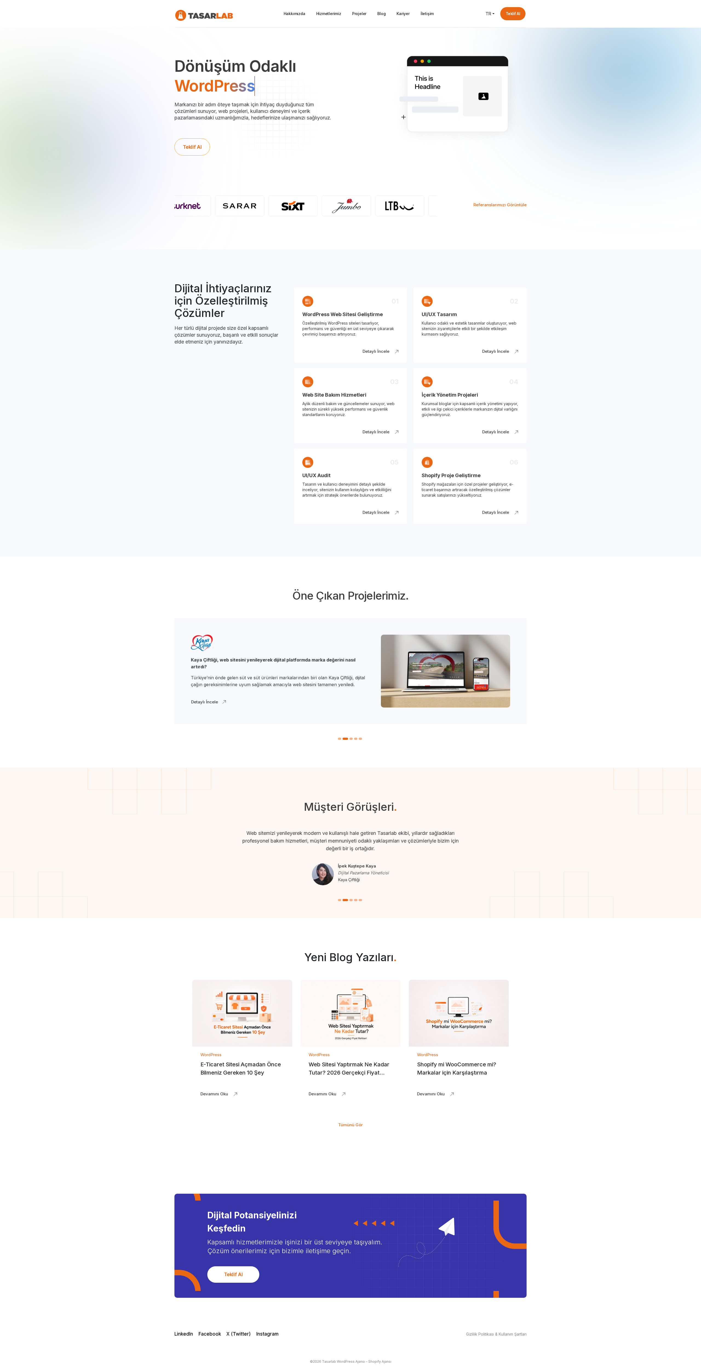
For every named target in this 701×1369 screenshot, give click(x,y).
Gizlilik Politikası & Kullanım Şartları (496, 1334)
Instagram (267, 1334)
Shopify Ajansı (379, 1361)
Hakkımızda (294, 13)
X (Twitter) (238, 1334)
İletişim (427, 13)
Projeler (359, 13)
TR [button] (488, 13)
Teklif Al (513, 13)
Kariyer (403, 13)
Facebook (210, 1334)
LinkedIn (183, 1334)
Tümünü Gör (350, 1124)
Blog (381, 13)
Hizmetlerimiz (328, 13)
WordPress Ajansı (351, 1361)
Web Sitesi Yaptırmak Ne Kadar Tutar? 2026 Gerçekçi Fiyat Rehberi (349, 1072)
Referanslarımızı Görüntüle (500, 204)
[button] (339, 739)
